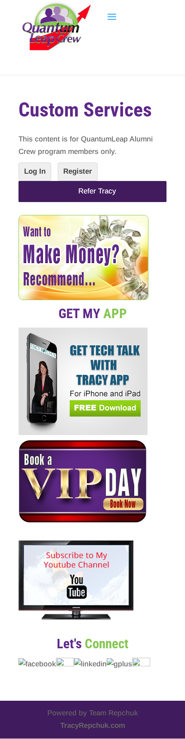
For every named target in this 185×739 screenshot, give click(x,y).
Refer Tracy (92, 191)
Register (77, 171)
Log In (35, 171)
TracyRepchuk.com (92, 725)
